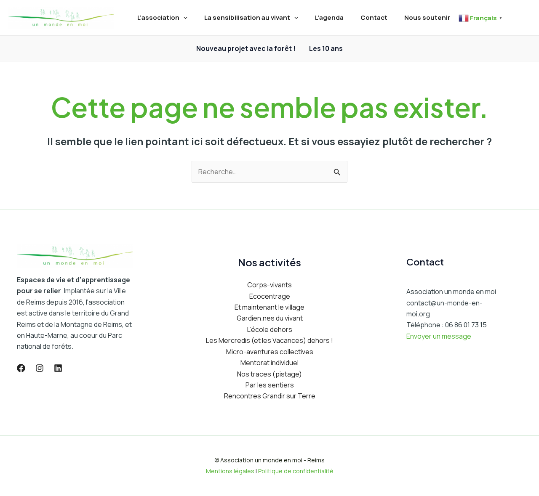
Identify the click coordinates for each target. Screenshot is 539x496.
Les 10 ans (326, 48)
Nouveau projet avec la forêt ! (246, 48)
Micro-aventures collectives (269, 351)
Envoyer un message (438, 336)
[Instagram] (39, 368)
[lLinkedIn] (58, 368)
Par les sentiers (269, 385)
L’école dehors (269, 329)
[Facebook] (21, 368)
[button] (183, 17)
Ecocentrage (269, 296)
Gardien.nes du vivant (270, 318)
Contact (373, 17)
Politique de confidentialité (296, 471)
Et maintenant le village (269, 307)
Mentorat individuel (269, 362)
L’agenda (329, 17)
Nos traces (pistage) (269, 374)
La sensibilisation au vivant (247, 17)
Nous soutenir (427, 17)
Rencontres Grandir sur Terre (269, 396)
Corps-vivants (269, 284)
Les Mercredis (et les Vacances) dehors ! (269, 340)
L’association (158, 17)
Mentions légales (230, 471)
